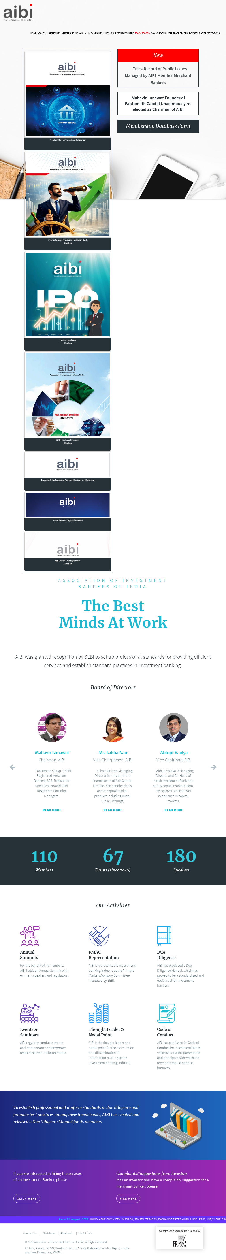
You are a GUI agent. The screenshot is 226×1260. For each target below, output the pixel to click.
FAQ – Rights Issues (98, 33)
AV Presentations (210, 33)
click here (27, 1198)
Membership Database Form (158, 126)
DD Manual (81, 33)
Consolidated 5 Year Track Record (169, 33)
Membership (68, 33)
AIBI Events (54, 33)
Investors (194, 33)
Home (33, 33)
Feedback (66, 1233)
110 (44, 857)
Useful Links (85, 1233)
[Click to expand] (67, 94)
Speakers (181, 870)
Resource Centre (124, 33)
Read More (52, 810)
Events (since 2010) (113, 870)
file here (128, 1198)
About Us (42, 33)
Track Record (142, 33)
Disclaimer (48, 1233)
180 (181, 857)
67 (113, 857)
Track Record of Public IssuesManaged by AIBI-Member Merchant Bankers (158, 75)
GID (112, 33)
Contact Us (29, 1233)
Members (44, 870)
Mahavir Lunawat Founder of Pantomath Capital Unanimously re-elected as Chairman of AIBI (158, 103)
